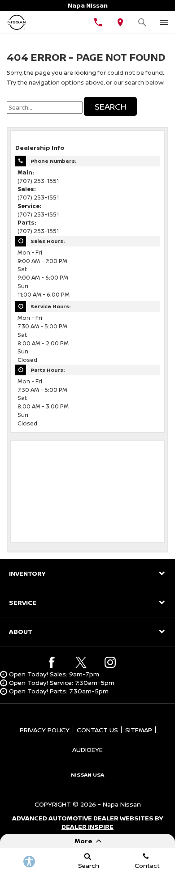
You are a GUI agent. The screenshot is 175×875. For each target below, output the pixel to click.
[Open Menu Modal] (164, 22)
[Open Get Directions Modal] (120, 22)
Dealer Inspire (87, 826)
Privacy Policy (45, 730)
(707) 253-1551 (38, 181)
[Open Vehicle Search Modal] (142, 22)
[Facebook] (52, 662)
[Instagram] (110, 662)
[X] (81, 662)
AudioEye (87, 749)
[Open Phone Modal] (98, 22)
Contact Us (97, 730)
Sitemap (138, 730)
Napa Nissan (122, 804)
